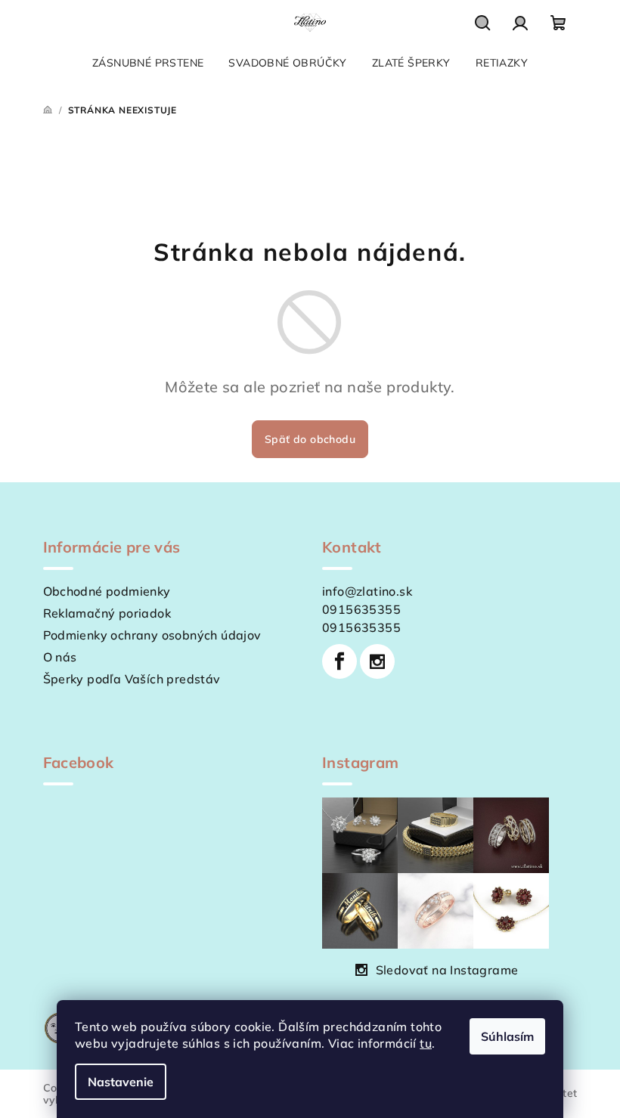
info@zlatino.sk (367, 591)
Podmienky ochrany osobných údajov (152, 635)
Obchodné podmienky (107, 591)
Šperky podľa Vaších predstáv (132, 678)
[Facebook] (339, 661)
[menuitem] (147, 62)
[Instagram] (377, 661)
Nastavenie (120, 1081)
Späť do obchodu (310, 439)
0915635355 (361, 609)
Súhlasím (507, 1036)
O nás (60, 656)
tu (426, 1043)
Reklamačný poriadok (107, 613)
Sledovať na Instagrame (447, 969)
